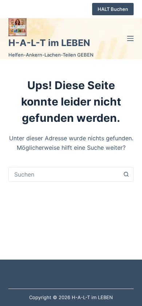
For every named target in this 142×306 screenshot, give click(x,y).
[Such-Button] (126, 174)
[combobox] (64, 174)
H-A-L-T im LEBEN (49, 42)
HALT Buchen (113, 9)
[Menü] (130, 38)
